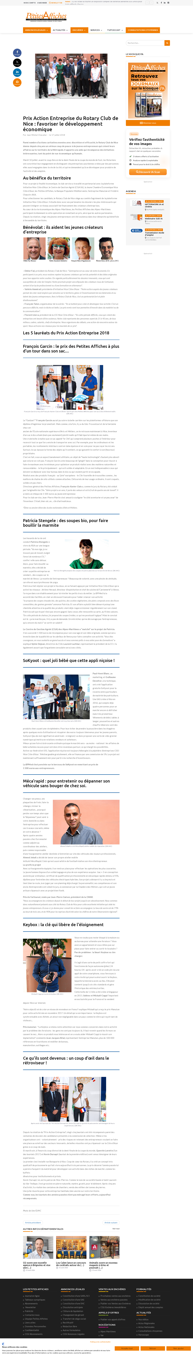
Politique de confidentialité (100, 1342)
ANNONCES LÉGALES (35, 30)
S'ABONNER (42, 3)
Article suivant (111, 1222)
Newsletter (30, 1307)
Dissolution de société (148, 1303)
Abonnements (31, 1303)
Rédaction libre (70, 1326)
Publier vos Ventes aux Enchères (115, 1303)
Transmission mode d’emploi (154, 233)
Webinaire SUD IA (153, 218)
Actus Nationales (146, 1327)
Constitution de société (149, 1296)
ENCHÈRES (78, 30)
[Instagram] (168, 3)
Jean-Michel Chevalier (37, 135)
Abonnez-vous (149, 123)
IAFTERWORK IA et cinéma (154, 205)
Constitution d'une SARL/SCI (76, 1296)
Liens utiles (30, 1322)
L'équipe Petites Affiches (36, 1318)
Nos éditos (143, 1319)
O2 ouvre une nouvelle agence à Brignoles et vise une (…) (36, 1265)
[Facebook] (161, 3)
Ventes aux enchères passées (114, 1299)
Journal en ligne (32, 1296)
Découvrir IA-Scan (149, 172)
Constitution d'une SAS (73, 1299)
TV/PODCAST (114, 30)
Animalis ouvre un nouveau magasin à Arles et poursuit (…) (103, 1265)
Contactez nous (32, 1315)
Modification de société (149, 1299)
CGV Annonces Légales (73, 1334)
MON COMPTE (30, 3)
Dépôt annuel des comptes (150, 1307)
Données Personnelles (35, 1326)
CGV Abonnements (34, 1334)
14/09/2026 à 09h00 (154, 230)
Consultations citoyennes (150, 1331)
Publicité (29, 1311)
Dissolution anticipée (73, 1307)
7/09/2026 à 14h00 (154, 215)
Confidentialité (32, 1330)
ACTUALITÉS (59, 30)
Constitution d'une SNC (74, 1303)
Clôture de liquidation (73, 1311)
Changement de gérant (73, 1315)
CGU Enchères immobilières (113, 1307)
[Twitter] (157, 3)
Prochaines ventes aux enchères (115, 1296)
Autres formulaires (71, 1330)
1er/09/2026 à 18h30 (154, 201)
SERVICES (95, 30)
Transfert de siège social (74, 1318)
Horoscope (143, 1334)
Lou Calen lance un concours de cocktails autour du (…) (71, 1264)
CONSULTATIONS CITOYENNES (143, 30)
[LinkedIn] (164, 3)
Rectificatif (68, 1322)
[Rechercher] (167, 43)
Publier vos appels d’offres (112, 1319)
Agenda (131, 191)
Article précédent (33, 1222)
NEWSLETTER (56, 3)
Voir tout (116, 1229)
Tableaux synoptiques (35, 1299)
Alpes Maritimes (108, 1331)
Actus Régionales (146, 1323)
